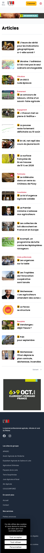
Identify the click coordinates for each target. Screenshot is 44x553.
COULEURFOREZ (9, 489)
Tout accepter (15, 537)
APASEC (6, 451)
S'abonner (31, 3)
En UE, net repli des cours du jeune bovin (28, 142)
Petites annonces (9, 517)
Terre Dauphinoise (10, 475)
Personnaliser (16, 547)
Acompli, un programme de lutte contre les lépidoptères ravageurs (29, 243)
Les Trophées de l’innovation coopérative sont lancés (25, 277)
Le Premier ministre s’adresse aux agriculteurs (27, 211)
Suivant (35, 369)
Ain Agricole (7, 484)
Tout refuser (15, 542)
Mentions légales (31, 536)
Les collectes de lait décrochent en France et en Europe (27, 226)
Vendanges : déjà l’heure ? (25, 326)
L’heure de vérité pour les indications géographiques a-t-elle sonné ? (28, 47)
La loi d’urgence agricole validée (27, 197)
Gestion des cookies (30, 544)
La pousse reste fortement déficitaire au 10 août (28, 128)
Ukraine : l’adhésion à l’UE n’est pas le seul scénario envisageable (29, 64)
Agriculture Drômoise (11, 465)
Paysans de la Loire (10, 470)
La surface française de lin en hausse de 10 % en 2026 (25, 160)
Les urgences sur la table (25, 262)
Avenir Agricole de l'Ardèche (13, 456)
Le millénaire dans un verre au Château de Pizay (26, 180)
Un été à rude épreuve (24, 81)
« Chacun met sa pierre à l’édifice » (27, 115)
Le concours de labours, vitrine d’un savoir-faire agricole (28, 98)
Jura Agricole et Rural (11, 479)
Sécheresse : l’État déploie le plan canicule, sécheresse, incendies (29, 356)
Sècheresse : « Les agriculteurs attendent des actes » (29, 294)
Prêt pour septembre (25, 338)
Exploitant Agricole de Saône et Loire (17, 461)
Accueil (5, 500)
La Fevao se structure (23, 308)
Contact (6, 505)
